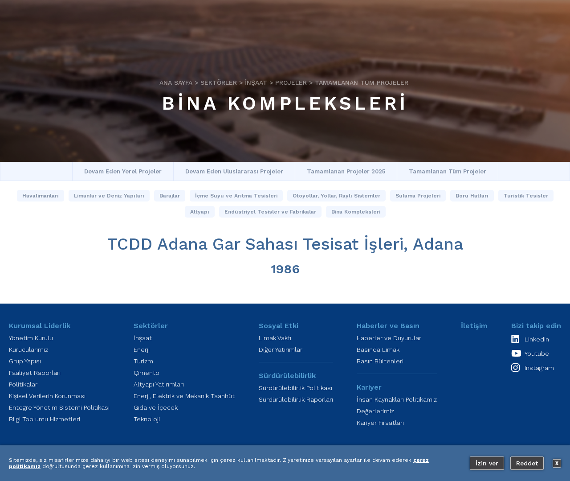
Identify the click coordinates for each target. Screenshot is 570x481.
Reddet (527, 463)
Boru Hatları (472, 196)
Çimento (146, 372)
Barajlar (169, 196)
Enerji (142, 349)
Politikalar (23, 384)
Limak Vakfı (275, 337)
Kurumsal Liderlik (39, 325)
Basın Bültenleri (380, 361)
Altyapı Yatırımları (159, 384)
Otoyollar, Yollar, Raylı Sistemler (336, 196)
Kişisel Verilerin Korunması (47, 395)
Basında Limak (378, 349)
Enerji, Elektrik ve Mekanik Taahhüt (184, 395)
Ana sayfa (175, 82)
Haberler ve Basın (388, 325)
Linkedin (537, 339)
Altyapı (199, 212)
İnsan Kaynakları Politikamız (397, 399)
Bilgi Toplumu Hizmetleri (44, 419)
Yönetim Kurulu (31, 337)
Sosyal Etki (278, 325)
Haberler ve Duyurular (389, 337)
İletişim (474, 325)
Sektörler (218, 82)
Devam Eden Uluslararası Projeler (234, 171)
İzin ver (487, 463)
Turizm (143, 361)
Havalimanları (40, 196)
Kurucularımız (28, 349)
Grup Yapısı (25, 361)
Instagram (539, 367)
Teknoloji (147, 419)
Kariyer (369, 387)
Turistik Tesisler (526, 196)
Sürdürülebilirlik (287, 375)
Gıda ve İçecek (156, 407)
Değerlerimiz (375, 411)
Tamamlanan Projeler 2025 (346, 171)
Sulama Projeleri (417, 196)
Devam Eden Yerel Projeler (123, 171)
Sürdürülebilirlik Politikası (295, 387)
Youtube (537, 353)
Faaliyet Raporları (35, 372)
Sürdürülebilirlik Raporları (296, 399)
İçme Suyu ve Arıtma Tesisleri (236, 196)
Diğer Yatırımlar (280, 349)
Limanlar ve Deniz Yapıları (109, 196)
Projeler (291, 82)
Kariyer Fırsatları (380, 422)
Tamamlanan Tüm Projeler (361, 82)
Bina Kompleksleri (285, 103)
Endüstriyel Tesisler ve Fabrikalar (270, 212)
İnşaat (256, 82)
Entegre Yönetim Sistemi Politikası (59, 407)
